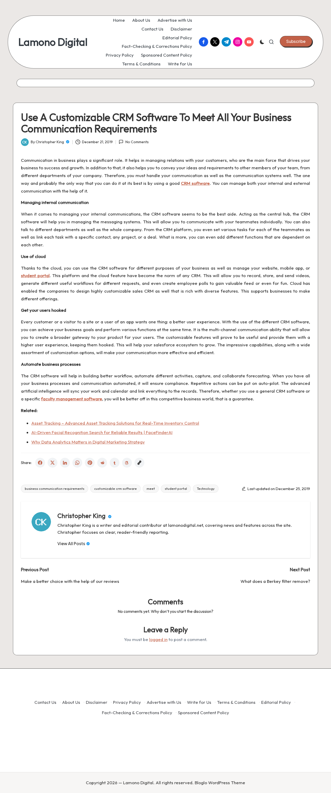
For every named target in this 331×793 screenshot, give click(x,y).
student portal (176, 488)
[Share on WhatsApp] (77, 463)
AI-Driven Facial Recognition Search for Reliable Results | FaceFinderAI (101, 432)
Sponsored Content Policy (203, 712)
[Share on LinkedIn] (65, 463)
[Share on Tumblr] (114, 463)
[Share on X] (52, 463)
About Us (71, 702)
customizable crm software (115, 488)
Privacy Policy (127, 702)
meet (151, 488)
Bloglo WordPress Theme (220, 782)
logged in (158, 639)
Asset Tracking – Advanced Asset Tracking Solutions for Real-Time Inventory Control (115, 423)
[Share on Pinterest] (90, 463)
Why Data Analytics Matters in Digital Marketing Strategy (88, 442)
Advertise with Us (164, 702)
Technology (206, 488)
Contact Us (45, 702)
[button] (296, 41)
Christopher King (82, 516)
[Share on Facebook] (40, 463)
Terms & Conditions (236, 702)
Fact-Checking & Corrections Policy (137, 712)
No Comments (136, 142)
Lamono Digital (52, 42)
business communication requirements (54, 488)
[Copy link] (139, 463)
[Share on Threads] (127, 463)
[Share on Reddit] (102, 463)
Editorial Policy (276, 702)
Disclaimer (96, 702)
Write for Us (199, 702)
